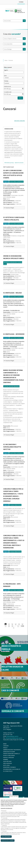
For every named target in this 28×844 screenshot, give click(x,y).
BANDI (4, 744)
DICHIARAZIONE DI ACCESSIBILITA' (11, 769)
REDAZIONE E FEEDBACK (9, 767)
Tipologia (6, 81)
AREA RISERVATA (7, 763)
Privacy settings (14, 796)
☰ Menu (21, 2)
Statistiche (4, 825)
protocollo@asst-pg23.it (12, 736)
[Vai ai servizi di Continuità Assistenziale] (17, 790)
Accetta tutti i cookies (7, 840)
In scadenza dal (7, 92)
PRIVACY (5, 748)
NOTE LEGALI (6, 765)
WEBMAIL (5, 759)
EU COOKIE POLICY (8, 771)
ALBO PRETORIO (7, 761)
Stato (5, 75)
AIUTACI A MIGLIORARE (9, 755)
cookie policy (9, 803)
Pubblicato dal (7, 86)
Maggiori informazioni (6, 808)
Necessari (4, 810)
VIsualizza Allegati (9, 208)
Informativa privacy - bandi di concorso (13, 162)
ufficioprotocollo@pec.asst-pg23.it (13, 738)
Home (5, 60)
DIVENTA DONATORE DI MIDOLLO (11, 753)
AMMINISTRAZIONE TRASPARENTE (12, 750)
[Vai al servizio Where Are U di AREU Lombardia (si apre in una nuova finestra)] (8, 790)
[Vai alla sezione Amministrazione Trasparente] (12, 785)
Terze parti (4, 831)
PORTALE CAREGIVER (8, 757)
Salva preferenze (6, 836)
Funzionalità (4, 818)
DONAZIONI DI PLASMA (9, 751)
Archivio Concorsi (19, 121)
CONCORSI (6, 746)
